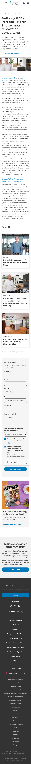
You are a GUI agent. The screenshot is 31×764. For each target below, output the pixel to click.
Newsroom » (15, 656)
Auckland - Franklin (15, 690)
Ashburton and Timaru (15, 679)
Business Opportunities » (15, 643)
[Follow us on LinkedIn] (19, 605)
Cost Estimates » (15, 625)
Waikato (15, 734)
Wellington (15, 741)
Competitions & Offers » (15, 634)
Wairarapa (15, 738)
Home (3, 13)
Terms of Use (15, 753)
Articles (8, 13)
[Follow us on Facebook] (15, 605)
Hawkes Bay (15, 714)
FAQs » (15, 661)
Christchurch (15, 707)
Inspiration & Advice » (15, 620)
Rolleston (15, 728)
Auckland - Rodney (15, 700)
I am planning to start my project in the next (13, 430)
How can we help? (10, 414)
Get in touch (15, 569)
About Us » (15, 629)
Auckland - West (15, 703)
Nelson (15, 721)
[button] (23, 3)
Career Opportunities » (15, 647)
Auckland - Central (15, 686)
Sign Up (15, 595)
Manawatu (15, 717)
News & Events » (15, 638)
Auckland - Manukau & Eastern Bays (15, 693)
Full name (7, 371)
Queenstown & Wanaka (15, 724)
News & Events (14, 13)
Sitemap (21, 753)
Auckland (15, 683)
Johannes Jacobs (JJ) (9, 78)
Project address (10, 397)
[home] (15, 3)
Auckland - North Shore (15, 696)
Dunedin (15, 710)
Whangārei (15, 745)
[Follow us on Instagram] (11, 605)
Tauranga (15, 731)
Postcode (7, 405)
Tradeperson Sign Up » (15, 652)
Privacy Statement (6, 753)
